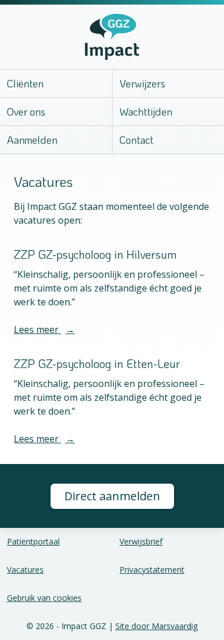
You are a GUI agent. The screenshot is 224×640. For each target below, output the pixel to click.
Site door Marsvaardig (156, 625)
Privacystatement (151, 569)
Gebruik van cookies (44, 597)
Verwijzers (142, 83)
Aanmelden (32, 140)
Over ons (26, 111)
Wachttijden (145, 111)
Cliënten (25, 83)
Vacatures (25, 569)
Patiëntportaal (33, 541)
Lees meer (44, 329)
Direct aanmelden (112, 496)
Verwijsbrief (141, 541)
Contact (136, 140)
